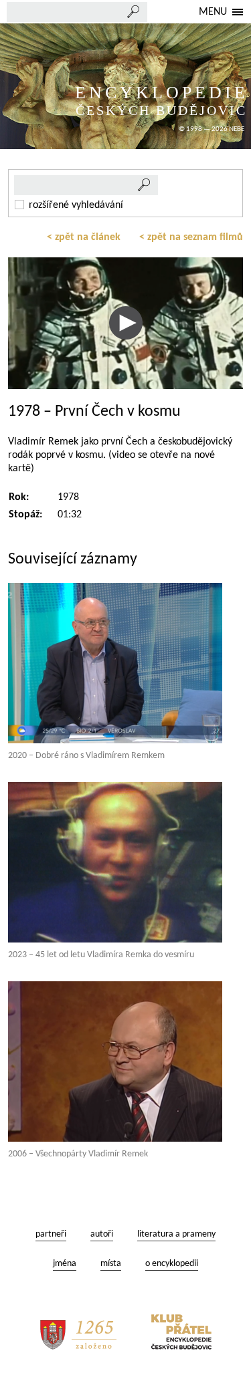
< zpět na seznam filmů (191, 237)
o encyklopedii (171, 1264)
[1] (144, 185)
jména (64, 1264)
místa (110, 1264)
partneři (50, 1234)
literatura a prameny (176, 1234)
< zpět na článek (83, 237)
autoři (101, 1234)
